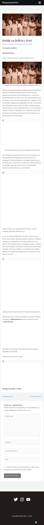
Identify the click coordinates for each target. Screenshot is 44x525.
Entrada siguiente (36, 396)
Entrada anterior (7, 396)
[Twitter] (16, 499)
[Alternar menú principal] (39, 2)
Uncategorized (20, 44)
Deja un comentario (8, 44)
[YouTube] (28, 499)
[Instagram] (22, 499)
